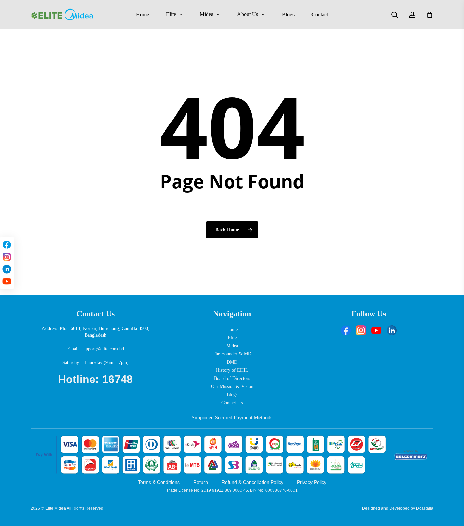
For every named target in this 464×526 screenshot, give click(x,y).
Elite (232, 337)
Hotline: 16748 (95, 379)
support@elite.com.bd (103, 348)
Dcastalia (424, 508)
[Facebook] (7, 245)
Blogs (232, 394)
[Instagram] (7, 257)
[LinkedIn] (7, 269)
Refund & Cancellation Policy (252, 482)
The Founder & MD (232, 353)
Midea (232, 345)
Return (200, 482)
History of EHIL (232, 370)
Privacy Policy (311, 482)
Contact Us (232, 402)
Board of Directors (232, 378)
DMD (232, 362)
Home (232, 329)
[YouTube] (7, 281)
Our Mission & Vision (232, 386)
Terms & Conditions (159, 482)
